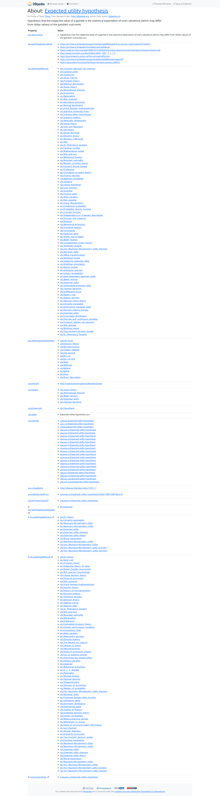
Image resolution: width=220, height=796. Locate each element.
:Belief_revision (69, 239)
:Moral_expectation (71, 538)
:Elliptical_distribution (72, 83)
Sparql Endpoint (183, 3)
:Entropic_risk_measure (73, 218)
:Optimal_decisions (70, 288)
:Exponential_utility (70, 706)
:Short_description (70, 377)
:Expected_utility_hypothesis (79, 500)
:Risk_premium (68, 99)
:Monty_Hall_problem (72, 236)
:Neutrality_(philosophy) (73, 120)
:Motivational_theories (72, 90)
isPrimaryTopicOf (38, 500)
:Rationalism (67, 96)
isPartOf (33, 383)
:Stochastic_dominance (72, 703)
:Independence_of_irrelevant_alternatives (81, 215)
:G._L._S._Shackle (69, 670)
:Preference (67, 169)
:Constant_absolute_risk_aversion (77, 68)
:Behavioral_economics (72, 224)
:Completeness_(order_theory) (76, 242)
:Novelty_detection (70, 731)
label (32, 414)
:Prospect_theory (70, 80)
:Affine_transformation (72, 255)
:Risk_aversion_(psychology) (75, 572)
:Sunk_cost (66, 560)
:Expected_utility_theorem (74, 532)
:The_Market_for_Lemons (73, 642)
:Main (64, 362)
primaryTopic (38, 777)
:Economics (67, 93)
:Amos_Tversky (68, 77)
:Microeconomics (70, 346)
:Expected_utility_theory (73, 535)
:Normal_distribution (71, 105)
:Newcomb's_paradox (72, 636)
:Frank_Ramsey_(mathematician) (77, 108)
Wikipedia (87, 791)
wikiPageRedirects (41, 517)
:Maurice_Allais (68, 605)
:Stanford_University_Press (74, 111)
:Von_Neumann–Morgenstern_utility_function (83, 550)
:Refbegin (66, 365)
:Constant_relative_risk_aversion (77, 322)
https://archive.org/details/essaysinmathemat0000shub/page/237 (91, 59)
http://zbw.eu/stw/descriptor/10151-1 (78, 488)
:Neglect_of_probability (72, 688)
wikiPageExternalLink (40, 44)
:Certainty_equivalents (72, 520)
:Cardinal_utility (69, 71)
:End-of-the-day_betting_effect (76, 657)
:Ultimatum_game (70, 700)
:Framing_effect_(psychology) (75, 114)
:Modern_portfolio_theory (74, 163)
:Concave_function (70, 212)
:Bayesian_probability (72, 178)
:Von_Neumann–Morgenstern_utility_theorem (83, 248)
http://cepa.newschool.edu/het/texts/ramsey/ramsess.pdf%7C (90, 62)
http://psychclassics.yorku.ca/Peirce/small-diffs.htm (85, 56)
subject (33, 389)
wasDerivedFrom (38, 494)
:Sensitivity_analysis (71, 245)
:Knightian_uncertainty (72, 264)
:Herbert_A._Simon (70, 645)
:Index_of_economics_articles (75, 651)
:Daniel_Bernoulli (69, 132)
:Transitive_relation (70, 227)
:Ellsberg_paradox (70, 660)
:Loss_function (68, 187)
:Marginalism (68, 618)
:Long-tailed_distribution (73, 316)
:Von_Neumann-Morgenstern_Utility (79, 544)
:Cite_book (66, 340)
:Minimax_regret (69, 328)
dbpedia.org (114, 16)
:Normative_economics (72, 102)
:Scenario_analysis (70, 117)
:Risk (64, 142)
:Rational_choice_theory (73, 300)
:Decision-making (70, 639)
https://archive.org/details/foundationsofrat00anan (85, 47)
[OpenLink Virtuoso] (87, 787)
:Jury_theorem (68, 728)
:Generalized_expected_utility (75, 285)
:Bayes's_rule (67, 294)
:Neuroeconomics (70, 648)
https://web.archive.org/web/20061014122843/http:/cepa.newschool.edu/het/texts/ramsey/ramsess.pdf (110, 50)
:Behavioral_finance (71, 157)
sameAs (33, 420)
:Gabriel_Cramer (69, 602)
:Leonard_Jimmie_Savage (73, 166)
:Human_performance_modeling (77, 627)
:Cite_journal (67, 352)
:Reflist (65, 371)
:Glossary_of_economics (73, 685)
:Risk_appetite (68, 200)
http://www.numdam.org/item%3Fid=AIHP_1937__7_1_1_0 (87, 53)
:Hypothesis (67, 408)
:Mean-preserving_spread (74, 718)
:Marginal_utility (69, 252)
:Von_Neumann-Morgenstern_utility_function (83, 547)
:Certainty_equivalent (71, 303)
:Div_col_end (67, 359)
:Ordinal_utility (68, 193)
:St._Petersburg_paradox (73, 145)
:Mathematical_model (72, 151)
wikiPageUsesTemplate (41, 340)
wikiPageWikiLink (38, 68)
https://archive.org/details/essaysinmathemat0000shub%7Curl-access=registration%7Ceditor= (105, 44)
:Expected (66, 506)
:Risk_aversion (68, 154)
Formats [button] (73, 3)
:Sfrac (64, 374)
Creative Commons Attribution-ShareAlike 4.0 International (140, 791)
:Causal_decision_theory (73, 575)
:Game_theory (68, 87)
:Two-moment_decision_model (76, 737)
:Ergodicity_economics (72, 734)
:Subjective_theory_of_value (75, 566)
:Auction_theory (69, 587)
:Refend (65, 368)
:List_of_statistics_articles (73, 654)
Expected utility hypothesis (76, 10)
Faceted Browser (163, 3)
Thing (47, 16)
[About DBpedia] (36, 3)
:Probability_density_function (75, 209)
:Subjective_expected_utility (74, 261)
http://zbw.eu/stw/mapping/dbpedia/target (81, 383)
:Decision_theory (69, 135)
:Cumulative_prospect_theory (75, 172)
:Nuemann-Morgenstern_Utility (76, 541)
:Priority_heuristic (70, 175)
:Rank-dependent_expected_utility (78, 276)
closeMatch (35, 488)
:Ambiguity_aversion (71, 270)
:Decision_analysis (70, 593)
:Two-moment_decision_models (77, 331)
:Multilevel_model (70, 258)
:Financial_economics (71, 578)
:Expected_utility (69, 282)
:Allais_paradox (69, 197)
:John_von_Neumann (71, 126)
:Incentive (66, 190)
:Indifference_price (70, 291)
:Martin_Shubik (69, 267)
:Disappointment (69, 682)
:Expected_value (69, 233)
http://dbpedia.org (80, 16)
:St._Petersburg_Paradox (73, 334)
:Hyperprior (67, 74)
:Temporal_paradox (71, 596)
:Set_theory (67, 129)
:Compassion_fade (70, 630)
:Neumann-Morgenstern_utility (76, 523)
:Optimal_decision (70, 679)
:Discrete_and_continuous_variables (79, 319)
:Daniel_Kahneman (70, 184)
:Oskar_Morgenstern (71, 203)
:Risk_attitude (68, 325)
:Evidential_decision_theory (74, 712)
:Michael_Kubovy (69, 676)
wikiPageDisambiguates (41, 509)
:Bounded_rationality (71, 160)
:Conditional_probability (73, 206)
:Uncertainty (67, 230)
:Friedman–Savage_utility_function (78, 697)
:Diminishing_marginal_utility (75, 307)
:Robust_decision (69, 297)
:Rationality (67, 673)
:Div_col (65, 356)
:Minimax (66, 221)
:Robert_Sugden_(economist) (75, 569)
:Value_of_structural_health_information (81, 725)
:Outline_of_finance (71, 709)
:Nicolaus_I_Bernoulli (71, 138)
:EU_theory (67, 517)
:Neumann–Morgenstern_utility (76, 526)
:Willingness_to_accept (72, 722)
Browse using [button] (56, 3)
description (35, 34)
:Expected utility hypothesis (77, 420)
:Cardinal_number (70, 148)
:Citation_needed (69, 349)
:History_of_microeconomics (75, 590)
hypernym (35, 408)
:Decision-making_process (74, 310)
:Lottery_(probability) (71, 273)
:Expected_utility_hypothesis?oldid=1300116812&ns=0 (91, 494)
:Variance (66, 181)
